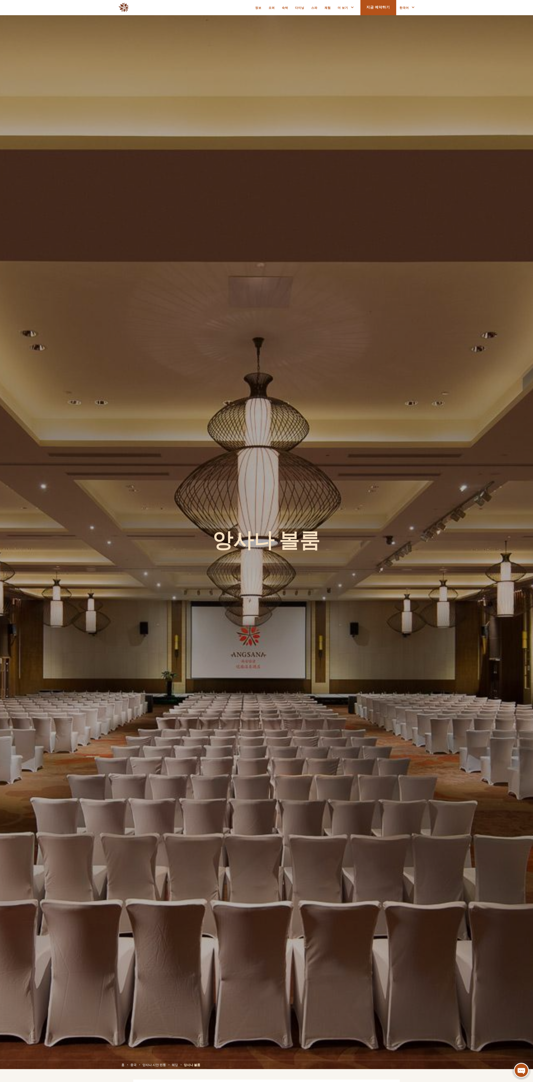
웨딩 (175, 1064)
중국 (133, 1064)
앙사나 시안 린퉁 (154, 1064)
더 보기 (343, 7)
